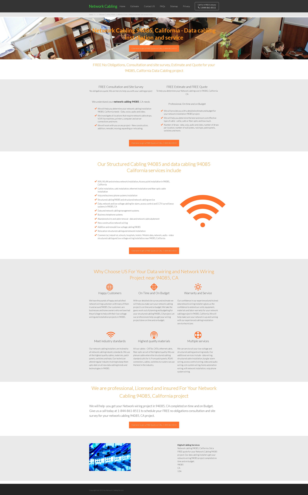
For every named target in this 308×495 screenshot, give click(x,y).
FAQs (162, 6)
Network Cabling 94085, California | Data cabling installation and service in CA (124, 15)
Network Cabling (103, 6)
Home (122, 6)
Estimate (134, 6)
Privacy (186, 6)
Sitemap (174, 6)
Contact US (149, 6)
